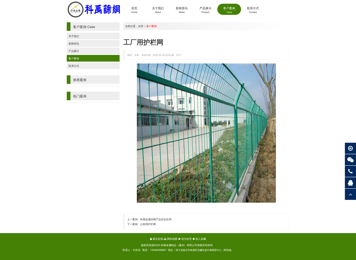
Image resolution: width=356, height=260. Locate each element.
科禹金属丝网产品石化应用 (155, 219)
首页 (140, 26)
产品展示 (74, 51)
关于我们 (74, 36)
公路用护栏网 (148, 224)
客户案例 (74, 58)
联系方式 (74, 66)
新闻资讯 (74, 43)
